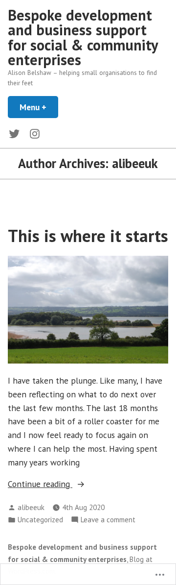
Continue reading (40, 484)
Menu (39, 107)
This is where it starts (88, 235)
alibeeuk (31, 507)
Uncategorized (40, 519)
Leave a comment (108, 520)
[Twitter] (16, 133)
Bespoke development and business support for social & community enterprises (83, 37)
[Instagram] (32, 133)
